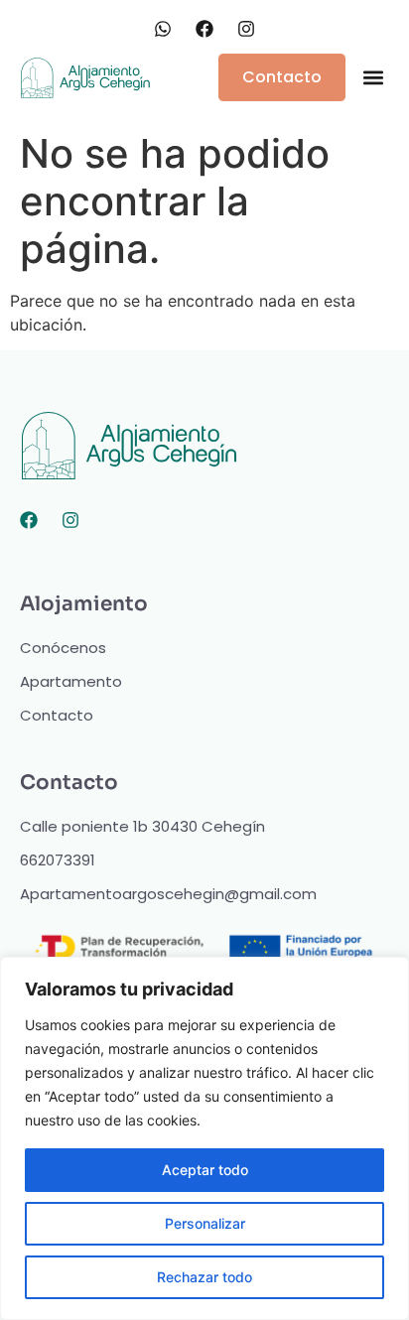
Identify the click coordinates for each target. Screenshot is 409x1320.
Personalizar (205, 1223)
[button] (372, 78)
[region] (204, 1138)
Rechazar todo (204, 1276)
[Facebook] (29, 520)
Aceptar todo (205, 1169)
